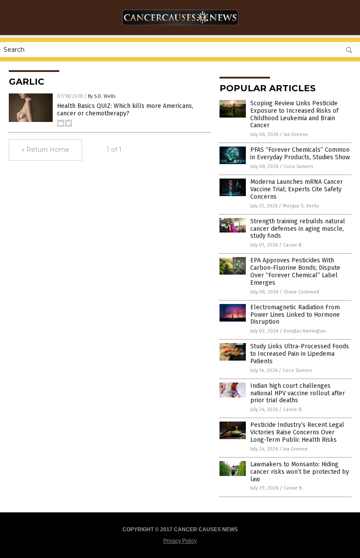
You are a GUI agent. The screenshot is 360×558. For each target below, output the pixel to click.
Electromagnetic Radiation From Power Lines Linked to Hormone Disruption (295, 315)
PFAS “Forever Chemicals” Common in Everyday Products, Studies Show (300, 153)
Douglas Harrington (305, 331)
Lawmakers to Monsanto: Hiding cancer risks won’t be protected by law (299, 472)
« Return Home (45, 150)
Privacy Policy (180, 541)
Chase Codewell (301, 292)
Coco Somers (298, 166)
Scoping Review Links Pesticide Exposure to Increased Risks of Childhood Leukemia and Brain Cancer (294, 114)
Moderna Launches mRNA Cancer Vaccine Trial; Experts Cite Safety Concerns (296, 189)
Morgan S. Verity (301, 206)
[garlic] (180, 29)
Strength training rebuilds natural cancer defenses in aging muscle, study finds (297, 229)
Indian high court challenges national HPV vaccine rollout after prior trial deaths (297, 393)
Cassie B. (292, 245)
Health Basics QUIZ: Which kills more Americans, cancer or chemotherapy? (125, 109)
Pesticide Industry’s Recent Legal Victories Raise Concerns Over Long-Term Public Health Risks (297, 432)
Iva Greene (296, 134)
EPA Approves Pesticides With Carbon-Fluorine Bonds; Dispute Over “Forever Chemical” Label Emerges (295, 271)
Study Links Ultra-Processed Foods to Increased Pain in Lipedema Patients (299, 354)
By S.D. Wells (101, 96)
